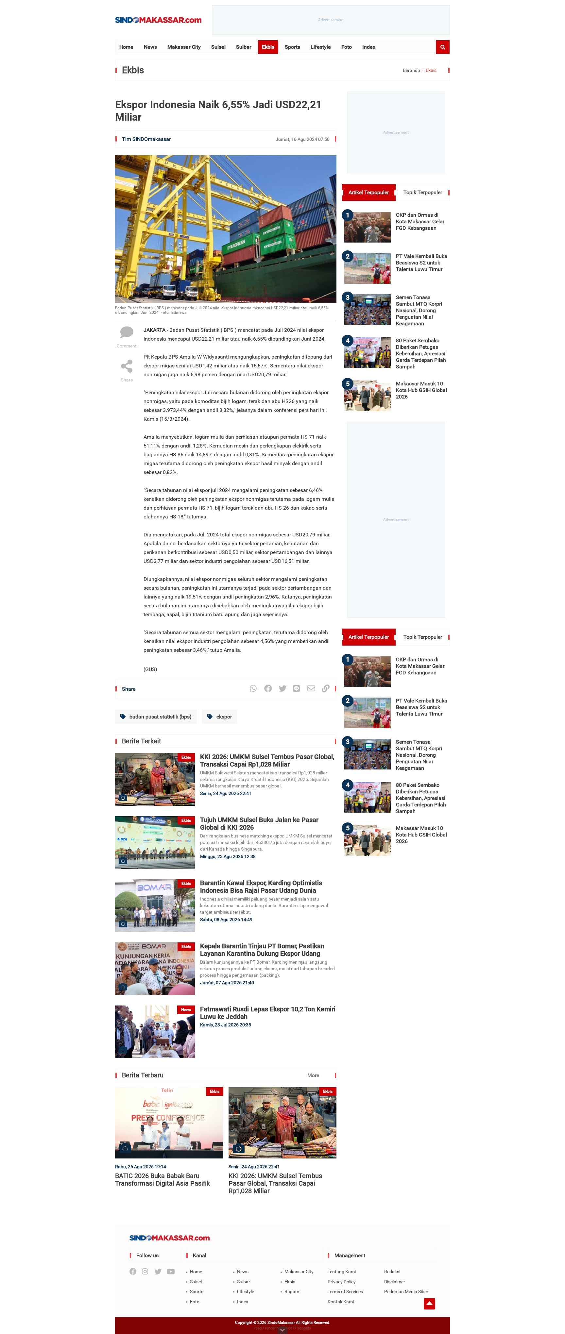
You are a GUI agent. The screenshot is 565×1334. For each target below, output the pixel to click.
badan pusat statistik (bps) (160, 717)
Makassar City (184, 47)
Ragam (291, 1291)
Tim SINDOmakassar (146, 139)
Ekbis (268, 47)
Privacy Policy (342, 1281)
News (150, 47)
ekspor (223, 717)
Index (368, 47)
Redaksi (392, 1271)
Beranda (411, 70)
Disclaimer (394, 1281)
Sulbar (243, 47)
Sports (292, 47)
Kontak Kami (341, 1301)
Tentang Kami (342, 1271)
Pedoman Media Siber (406, 1291)
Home (126, 47)
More (313, 1075)
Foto (346, 47)
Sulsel (218, 47)
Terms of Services (345, 1291)
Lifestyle (321, 47)
